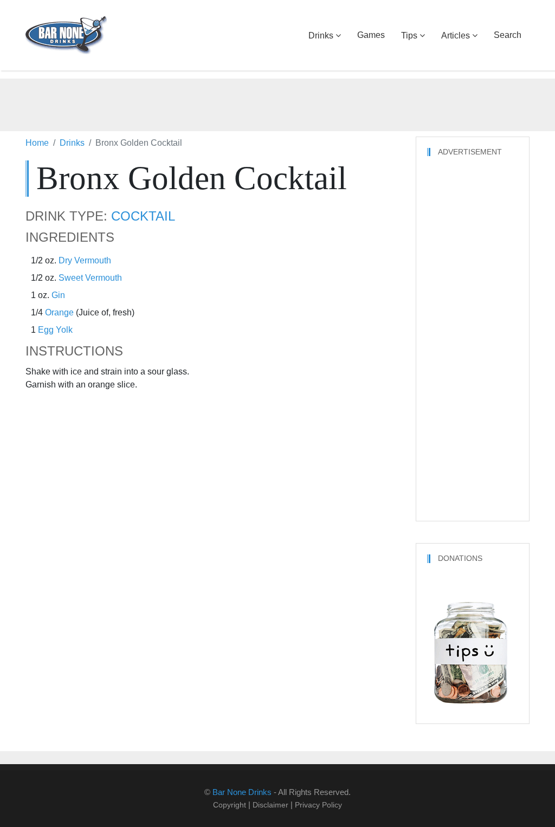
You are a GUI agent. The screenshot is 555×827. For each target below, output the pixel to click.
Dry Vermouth (85, 260)
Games (371, 35)
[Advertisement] (277, 103)
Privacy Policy (318, 804)
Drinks (320, 35)
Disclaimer (270, 804)
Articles (455, 35)
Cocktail (143, 216)
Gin (58, 295)
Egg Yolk (55, 329)
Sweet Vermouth (90, 277)
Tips (409, 35)
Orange (59, 312)
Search (507, 35)
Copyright (229, 804)
